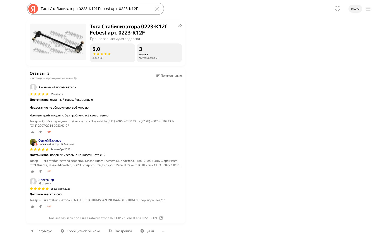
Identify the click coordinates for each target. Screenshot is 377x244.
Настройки (123, 231)
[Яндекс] (33, 9)
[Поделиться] (180, 25)
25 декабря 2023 (60, 188)
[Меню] (368, 8)
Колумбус (44, 231)
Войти (355, 9)
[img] (39, 94)
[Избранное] (337, 9)
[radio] (33, 132)
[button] (169, 76)
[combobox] (94, 8)
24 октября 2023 (60, 149)
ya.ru (150, 231)
